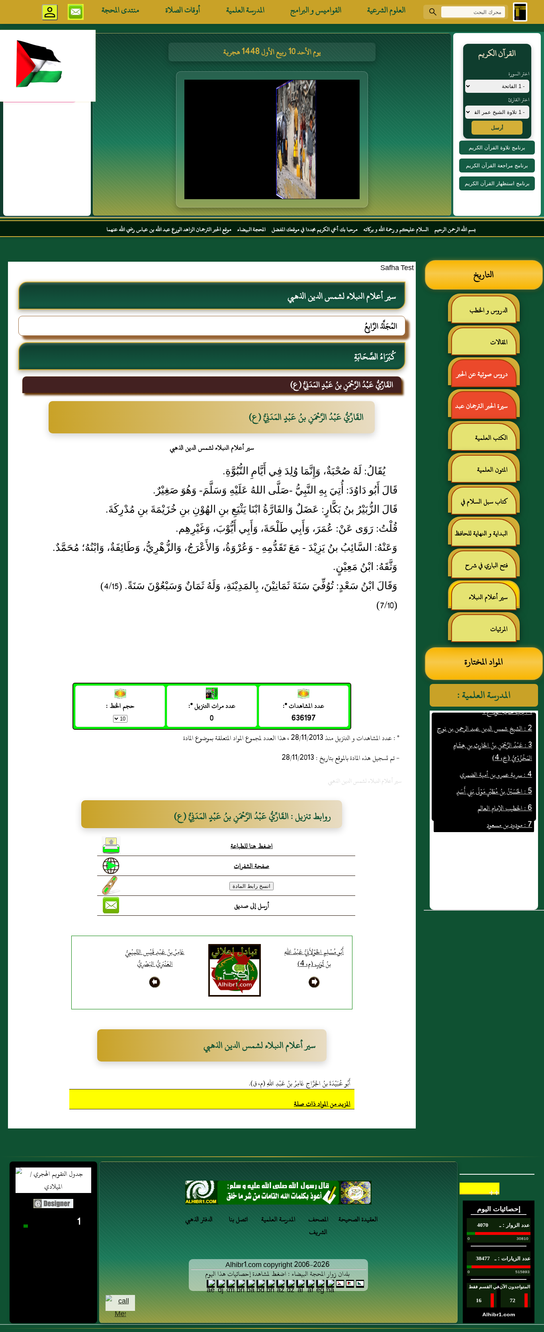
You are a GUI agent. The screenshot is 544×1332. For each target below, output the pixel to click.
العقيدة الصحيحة (358, 1219)
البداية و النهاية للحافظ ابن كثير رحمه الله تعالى (485, 537)
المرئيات (499, 629)
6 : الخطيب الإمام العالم (504, 790)
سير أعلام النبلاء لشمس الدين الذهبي (492, 600)
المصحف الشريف (318, 1225)
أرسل (497, 128)
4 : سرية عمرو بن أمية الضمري (496, 756)
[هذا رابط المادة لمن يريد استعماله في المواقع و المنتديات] (111, 885)
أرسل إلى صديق (251, 905)
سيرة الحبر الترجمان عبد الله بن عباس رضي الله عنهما (485, 409)
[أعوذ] (278, 1195)
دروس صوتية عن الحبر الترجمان (486, 377)
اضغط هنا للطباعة (252, 846)
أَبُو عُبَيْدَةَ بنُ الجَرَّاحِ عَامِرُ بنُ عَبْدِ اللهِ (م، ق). (299, 1083)
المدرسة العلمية (245, 10)
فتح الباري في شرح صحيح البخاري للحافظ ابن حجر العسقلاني (484, 568)
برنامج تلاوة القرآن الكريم (497, 148)
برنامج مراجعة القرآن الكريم (497, 165)
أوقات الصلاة (182, 10)
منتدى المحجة (120, 10)
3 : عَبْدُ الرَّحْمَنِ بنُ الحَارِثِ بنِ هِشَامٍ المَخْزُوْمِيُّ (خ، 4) (492, 733)
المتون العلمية (492, 469)
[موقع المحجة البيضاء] (273, 142)
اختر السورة (519, 73)
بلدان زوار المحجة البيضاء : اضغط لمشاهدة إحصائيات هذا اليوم (277, 1273)
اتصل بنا (238, 1219)
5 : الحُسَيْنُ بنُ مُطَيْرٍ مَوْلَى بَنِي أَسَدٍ (494, 773)
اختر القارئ (518, 99)
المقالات (499, 342)
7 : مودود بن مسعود (509, 807)
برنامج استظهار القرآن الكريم (497, 183)
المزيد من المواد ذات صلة (322, 1103)
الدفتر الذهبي (199, 1219)
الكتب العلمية (491, 437)
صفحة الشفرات (251, 866)
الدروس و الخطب (489, 310)
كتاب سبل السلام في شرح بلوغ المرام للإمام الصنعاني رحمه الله (488, 505)
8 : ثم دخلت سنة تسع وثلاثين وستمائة (488, 823)
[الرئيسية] (520, 12)
